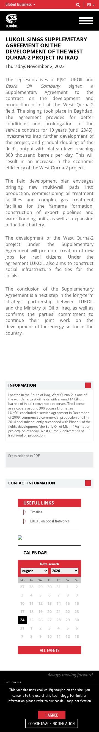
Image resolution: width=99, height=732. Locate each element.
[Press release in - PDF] (87, 463)
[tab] (49, 385)
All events (49, 650)
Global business (19, 4)
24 (22, 619)
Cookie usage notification (51, 723)
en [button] (89, 5)
